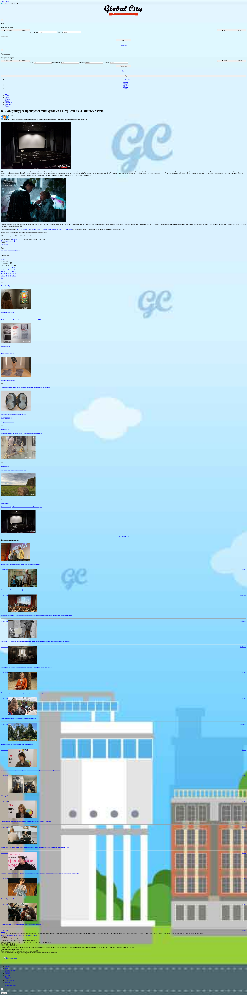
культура (17, 250)
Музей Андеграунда (5, 346)
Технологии (9, 102)
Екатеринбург (123, 76)
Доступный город (10, 984)
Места (125, 84)
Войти (123, 40)
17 (2, 273)
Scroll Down (5, 1)
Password (60, 32)
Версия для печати (7, 241)
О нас (3, 932)
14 (10, 271)
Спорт (7, 95)
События (125, 86)
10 (2, 271)
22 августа (4, 775)
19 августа (4, 930)
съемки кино (11, 250)
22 (13, 273)
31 (2, 278)
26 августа (4, 698)
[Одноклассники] (4, 117)
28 (10, 276)
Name (31, 62)
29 (13, 276)
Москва (127, 79)
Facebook (239, 30)
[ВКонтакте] (2, 117)
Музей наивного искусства (7, 312)
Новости (7, 968)
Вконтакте (9, 30)
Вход (123, 71)
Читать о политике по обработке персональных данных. (19, 935)
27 (8, 276)
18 (4, 273)
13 (8, 271)
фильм (5, 250)
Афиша (3, 259)
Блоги (7, 979)
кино (2, 250)
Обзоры (7, 972)
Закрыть (4, 993)
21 (10, 273)
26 (6, 276)
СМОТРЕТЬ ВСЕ (6, 418)
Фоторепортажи (10, 970)
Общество (8, 99)
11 (4, 271)
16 (15, 271)
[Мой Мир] (7, 117)
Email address (34, 32)
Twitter (225, 30)
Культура (8, 97)
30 (15, 276)
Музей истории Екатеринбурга (8, 380)
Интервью (8, 977)
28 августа (4, 621)
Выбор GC (8, 973)
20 (8, 273)
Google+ (23, 30)
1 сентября (4, 569)
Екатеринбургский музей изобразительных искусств (13, 414)
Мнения (7, 975)
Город (125, 83)
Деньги (7, 101)
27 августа (4, 672)
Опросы (7, 982)
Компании (8, 104)
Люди (125, 87)
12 (6, 271)
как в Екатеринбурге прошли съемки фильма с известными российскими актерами (44, 229)
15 (13, 271)
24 (2, 276)
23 (15, 273)
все (6, 94)
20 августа (4, 878)
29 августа (4, 595)
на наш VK (16, 239)
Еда (125, 88)
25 (4, 276)
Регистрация (123, 45)
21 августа (4, 801)
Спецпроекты (9, 980)
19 (6, 273)
